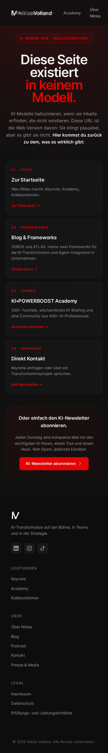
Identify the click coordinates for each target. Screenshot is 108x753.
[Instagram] (29, 548)
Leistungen (40, 12)
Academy (72, 12)
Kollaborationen (25, 597)
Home (16, 12)
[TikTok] (43, 548)
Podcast (18, 645)
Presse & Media (25, 664)
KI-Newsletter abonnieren (51, 463)
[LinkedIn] (16, 548)
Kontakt (18, 655)
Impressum (21, 693)
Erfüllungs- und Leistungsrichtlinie (41, 713)
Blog (15, 636)
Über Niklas (95, 12)
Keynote (18, 578)
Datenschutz (22, 703)
